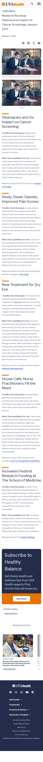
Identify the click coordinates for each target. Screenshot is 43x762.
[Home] (13, 4)
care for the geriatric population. (25, 461)
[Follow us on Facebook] (10, 692)
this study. (24, 274)
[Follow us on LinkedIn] (32, 692)
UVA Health (14, 700)
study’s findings (28, 537)
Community (14, 705)
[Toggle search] (32, 4)
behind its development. (13, 368)
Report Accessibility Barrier (21, 731)
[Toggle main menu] (39, 4)
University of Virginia (18, 715)
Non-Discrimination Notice (21, 720)
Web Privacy (21, 727)
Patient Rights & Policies (21, 724)
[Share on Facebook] (23, 43)
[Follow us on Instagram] (21, 692)
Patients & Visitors (18, 710)
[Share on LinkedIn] (28, 43)
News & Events (11, 614)
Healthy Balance (9, 11)
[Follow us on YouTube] (27, 692)
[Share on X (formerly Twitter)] (34, 43)
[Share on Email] (39, 43)
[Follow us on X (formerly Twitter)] (16, 692)
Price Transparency (21, 735)
